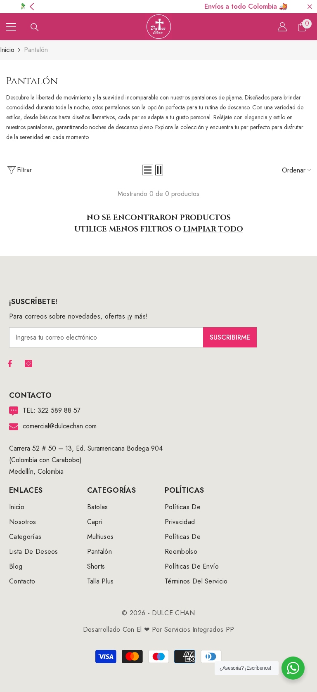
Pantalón (36, 49)
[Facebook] (10, 363)
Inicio (7, 49)
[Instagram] (28, 363)
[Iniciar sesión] (282, 26)
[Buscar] (35, 27)
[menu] (11, 27)
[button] (147, 170)
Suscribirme (230, 337)
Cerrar (310, 7)
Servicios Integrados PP (199, 629)
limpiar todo (213, 229)
